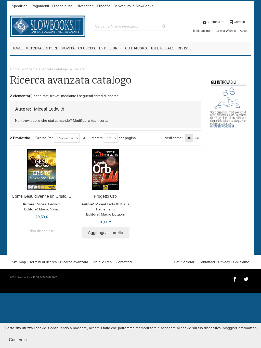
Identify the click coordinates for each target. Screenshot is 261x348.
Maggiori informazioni (240, 328)
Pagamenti (40, 6)
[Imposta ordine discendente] (84, 138)
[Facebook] (235, 278)
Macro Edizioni (113, 214)
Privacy (224, 262)
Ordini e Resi (102, 262)
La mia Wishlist (226, 31)
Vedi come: (174, 138)
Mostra (97, 138)
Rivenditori (85, 6)
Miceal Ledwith (49, 204)
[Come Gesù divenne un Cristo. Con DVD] (42, 169)
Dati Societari (184, 262)
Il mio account (202, 31)
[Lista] (197, 138)
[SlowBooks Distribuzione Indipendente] (47, 26)
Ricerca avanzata (74, 262)
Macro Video (49, 209)
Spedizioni (20, 6)
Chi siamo (241, 262)
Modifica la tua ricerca (90, 120)
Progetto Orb (105, 196)
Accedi (244, 31)
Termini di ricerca (43, 262)
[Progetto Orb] (105, 169)
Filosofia (103, 6)
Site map (19, 262)
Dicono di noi (62, 6)
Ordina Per (44, 138)
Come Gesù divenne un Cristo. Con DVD (49, 196)
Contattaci (124, 262)
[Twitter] (246, 278)
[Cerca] (163, 26)
